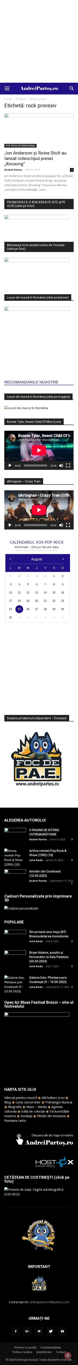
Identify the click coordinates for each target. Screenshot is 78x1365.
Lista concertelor (28, 1102)
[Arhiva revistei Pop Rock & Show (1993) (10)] (15, 858)
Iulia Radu (36, 860)
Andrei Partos (13, 169)
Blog (7, 1102)
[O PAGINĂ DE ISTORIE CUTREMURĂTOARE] (15, 835)
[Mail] (39, 1331)
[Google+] (27, 1331)
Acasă (8, 99)
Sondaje (26, 1116)
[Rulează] (10, 465)
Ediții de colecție (33, 1111)
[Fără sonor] (61, 465)
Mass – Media (36, 1106)
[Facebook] (15, 1331)
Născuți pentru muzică (20, 1097)
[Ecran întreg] (68, 465)
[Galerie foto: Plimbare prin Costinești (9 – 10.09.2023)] (15, 984)
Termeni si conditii (25, 1347)
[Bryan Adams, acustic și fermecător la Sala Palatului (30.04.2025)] (15, 957)
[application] (39, 450)
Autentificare (44, 1352)
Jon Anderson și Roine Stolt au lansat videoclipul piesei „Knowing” (35, 158)
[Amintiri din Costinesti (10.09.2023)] (15, 876)
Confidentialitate (51, 1347)
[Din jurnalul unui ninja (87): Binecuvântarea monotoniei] (15, 937)
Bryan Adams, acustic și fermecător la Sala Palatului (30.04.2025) (49, 957)
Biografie (15, 1106)
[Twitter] (50, 1331)
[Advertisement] (39, 41)
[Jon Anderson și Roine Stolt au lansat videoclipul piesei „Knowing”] (39, 130)
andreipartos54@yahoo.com (49, 1302)
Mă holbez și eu (53, 1097)
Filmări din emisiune (51, 1116)
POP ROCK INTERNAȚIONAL (20, 145)
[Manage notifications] (67, 1355)
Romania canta (15, 1120)
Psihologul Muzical (58, 1102)
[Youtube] (62, 1331)
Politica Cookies (22, 1352)
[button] (72, 88)
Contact (60, 1352)
